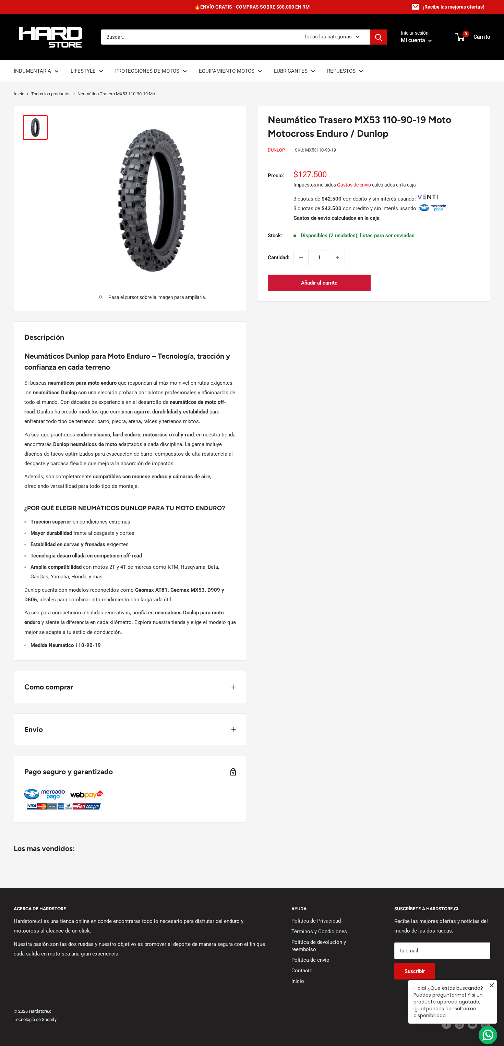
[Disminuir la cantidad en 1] (301, 257)
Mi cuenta (414, 40)
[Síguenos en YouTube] (472, 1024)
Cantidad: (278, 257)
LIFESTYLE (83, 71)
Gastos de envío (354, 185)
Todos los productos (51, 93)
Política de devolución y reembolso (318, 945)
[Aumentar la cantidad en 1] (337, 257)
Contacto (302, 970)
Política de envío (310, 960)
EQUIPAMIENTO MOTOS (226, 71)
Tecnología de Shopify (35, 1019)
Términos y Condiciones (319, 931)
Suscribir (415, 971)
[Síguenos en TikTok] (485, 1024)
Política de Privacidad (316, 921)
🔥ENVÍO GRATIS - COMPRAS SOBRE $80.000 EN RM (252, 7)
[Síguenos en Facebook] (446, 1024)
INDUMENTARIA (32, 71)
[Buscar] (378, 37)
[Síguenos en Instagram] (459, 1024)
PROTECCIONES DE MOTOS (147, 71)
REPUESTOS (341, 71)
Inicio (19, 93)
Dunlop (276, 150)
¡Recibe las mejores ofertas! (453, 7)
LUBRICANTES (291, 71)
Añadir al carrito (319, 283)
